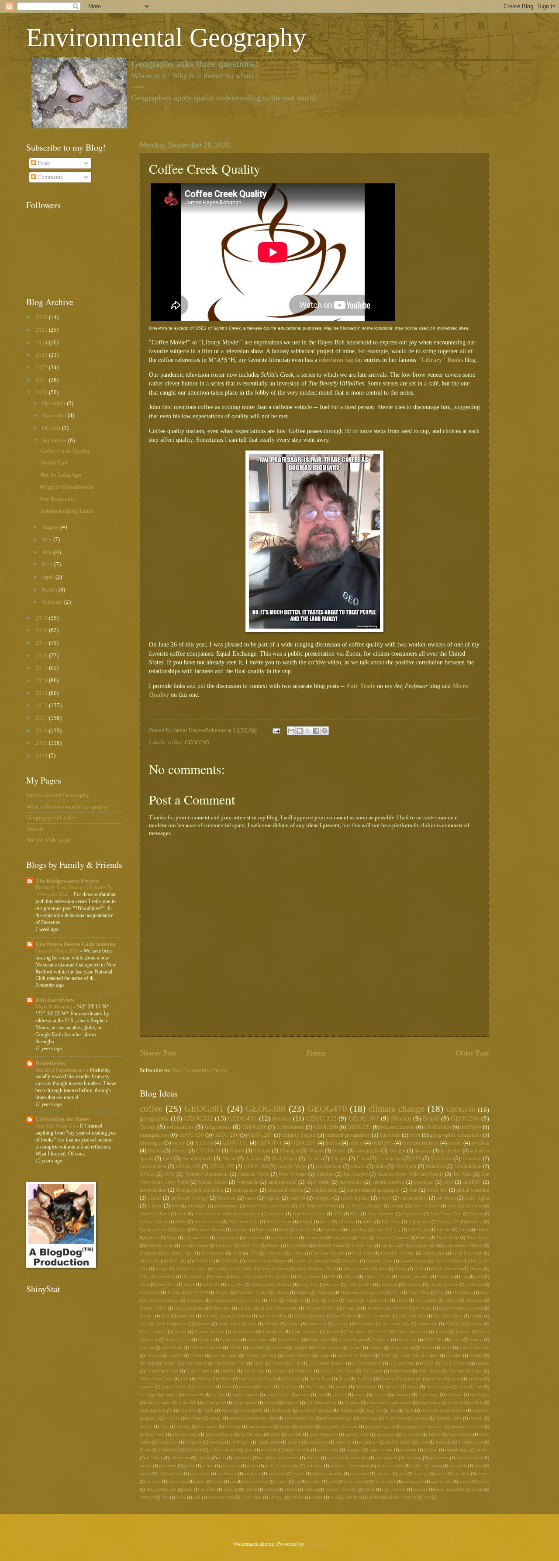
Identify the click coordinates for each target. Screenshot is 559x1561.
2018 (42, 630)
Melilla (451, 1300)
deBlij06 (165, 1410)
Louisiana (474, 1284)
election (172, 1418)
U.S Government (367, 1363)
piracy (189, 1465)
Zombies (387, 1378)
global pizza (251, 1434)
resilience (253, 1473)
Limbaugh (388, 1284)
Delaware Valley (160, 1245)
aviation (147, 1386)
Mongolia (351, 1308)
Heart (419, 1268)
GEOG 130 (191, 1135)
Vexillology (254, 1370)
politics (480, 1143)
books (413, 1386)
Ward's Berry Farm (156, 1378)
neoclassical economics (348, 1457)
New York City (412, 1315)
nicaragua (151, 1143)
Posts (43, 163)
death (208, 1410)
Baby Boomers (380, 1213)
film (413, 1190)
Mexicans (474, 1300)
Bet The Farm (279, 1221)
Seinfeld (279, 1347)
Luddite (174, 1292)
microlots (154, 1457)
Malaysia (325, 1292)
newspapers (439, 1457)
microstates (180, 1457)
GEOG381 (204, 1109)
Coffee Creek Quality (65, 451)
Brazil (431, 1118)
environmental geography (373, 1190)
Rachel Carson (178, 1339)
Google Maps (291, 1166)
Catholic (443, 1229)
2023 (42, 355)
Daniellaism (50, 1063)
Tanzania (169, 1363)
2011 (42, 718)
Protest (381, 1331)
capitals (218, 1394)
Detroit (237, 1151)
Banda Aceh (412, 1213)
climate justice (299, 1135)
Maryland (195, 1300)
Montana (400, 1308)
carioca (304, 1394)
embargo (194, 1418)
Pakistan (475, 1323)
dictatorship (281, 1410)
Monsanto (376, 1308)
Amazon (254, 1159)
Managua (289, 1151)
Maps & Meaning (54, 1007)
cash (321, 1394)
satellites (461, 1473)
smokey (314, 1481)
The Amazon (196, 1363)
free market (207, 1426)
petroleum (167, 1465)
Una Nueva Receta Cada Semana (75, 944)
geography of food (467, 1426)
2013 (42, 693)
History (476, 1268)
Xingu (343, 1378)
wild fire (352, 1497)
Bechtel (476, 1213)
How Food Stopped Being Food (261, 1276)
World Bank (320, 1378)
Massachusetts (398, 1127)
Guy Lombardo (357, 1268)
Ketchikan (211, 1284)
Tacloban (147, 1363)
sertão (218, 1481)
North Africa (229, 1323)
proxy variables (390, 1465)
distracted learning (315, 1410)
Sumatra (454, 1355)
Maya (333, 1300)
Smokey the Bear (474, 1347)
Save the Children (206, 1347)
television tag (336, 360)
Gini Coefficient (449, 1260)
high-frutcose (460, 1434)
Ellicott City (363, 1245)
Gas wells (350, 1260)
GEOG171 (270, 1143)
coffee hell (188, 1402)
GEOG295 (197, 742)
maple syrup (327, 1450)
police (252, 1465)
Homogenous (193, 1276)
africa (355, 1143)
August (51, 527)
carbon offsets (278, 1394)
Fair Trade (361, 686)
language (443, 1442)
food (415, 1135)
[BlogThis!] (299, 730)
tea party (208, 1489)
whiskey (276, 1497)
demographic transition (199, 1190)
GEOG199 (326, 1127)
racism (145, 1473)
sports (484, 1481)
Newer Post (158, 1053)
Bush (283, 1229)
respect (298, 1473)
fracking (183, 1426)
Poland (333, 1331)
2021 (42, 380)
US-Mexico (437, 1127)
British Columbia (209, 1229)
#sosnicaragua (226, 1205)
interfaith (343, 1442)
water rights (477, 1198)
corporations (429, 1402)
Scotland (256, 1347)
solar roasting (356, 1481)
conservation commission (389, 1402)
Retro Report (258, 1339)
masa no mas (381, 1450)
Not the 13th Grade (48, 840)
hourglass (193, 1442)
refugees (322, 1198)
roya (402, 1473)
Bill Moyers (419, 1221)
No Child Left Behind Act (163, 1323)
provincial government (349, 1465)
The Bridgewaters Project (67, 881)
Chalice (482, 1229)
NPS (165, 1315)
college (270, 1402)
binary (341, 1386)
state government (161, 1489)
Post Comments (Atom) (199, 1070)
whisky (297, 1497)
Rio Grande (355, 1174)
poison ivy (230, 1465)
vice (165, 1497)
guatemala (412, 1434)
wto (427, 1497)
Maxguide (295, 1300)
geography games (380, 1426)
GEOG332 (198, 1118)
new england (386, 1457)
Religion (325, 1174)
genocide (306, 1426)
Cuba (363, 1237)
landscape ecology (189, 1198)
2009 (42, 743)
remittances (227, 1473)
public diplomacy (426, 1465)
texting (271, 1489)
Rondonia (381, 1339)
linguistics (168, 1450)
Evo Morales (213, 1253)
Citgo (172, 1237)
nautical (313, 1457)
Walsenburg (400, 1370)
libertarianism (471, 1442)
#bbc (175, 1205)
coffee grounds (158, 1402)
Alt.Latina (474, 1205)
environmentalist (299, 1418)
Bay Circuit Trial (446, 1213)
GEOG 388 (256, 1166)
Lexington (405, 1166)
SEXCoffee (434, 1339)
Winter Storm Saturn (257, 1378)
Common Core (284, 1237)
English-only (424, 1245)
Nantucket (185, 1315)
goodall (294, 1434)
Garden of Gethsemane (314, 1260)
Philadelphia (244, 1331)
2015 (42, 668)
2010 (42, 731)
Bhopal (306, 1221)
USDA (428, 1363)
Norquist (202, 1323)
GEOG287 (260, 1135)
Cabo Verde (306, 1229)
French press (433, 1253)
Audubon (276, 1213)
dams (144, 1410)
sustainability (414, 1198)
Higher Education (446, 1268)
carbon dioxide (245, 1394)
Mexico (401, 1118)
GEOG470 (327, 1109)
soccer (384, 1198)
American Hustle (154, 1213)
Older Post (472, 1053)
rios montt (359, 1473)
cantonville (194, 1394)
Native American (272, 1315)
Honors (219, 1276)
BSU (355, 1213)
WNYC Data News (338, 1370)
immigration (154, 1135)
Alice (452, 1205)
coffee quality (245, 1402)
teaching (231, 1489)
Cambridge (357, 1229)
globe (275, 1434)
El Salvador (297, 1245)
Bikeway (346, 1221)
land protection (420, 1143)
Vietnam (280, 1370)
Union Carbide (199, 1370)
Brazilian (475, 1221)
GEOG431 (242, 1118)
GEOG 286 (226, 1135)
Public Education (411, 1331)
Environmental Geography (166, 37)
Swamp (476, 1355)
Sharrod (376, 1347)
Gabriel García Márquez (266, 1260)
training (311, 1489)
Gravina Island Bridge (233, 1268)
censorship (351, 1182)
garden (285, 1426)
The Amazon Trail (230, 1363)
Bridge (180, 1229)
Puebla (442, 1331)
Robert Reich (288, 1339)
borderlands (290, 1127)
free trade (233, 1426)
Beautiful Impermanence (61, 1070)
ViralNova (303, 1370)
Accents (397, 1205)
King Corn (308, 1284)
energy (215, 1418)
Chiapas (339, 1159)
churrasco (454, 1394)
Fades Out (275, 1253)
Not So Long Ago (60, 475)
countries (455, 1402)
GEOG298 (254, 1127)
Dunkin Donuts (194, 1245)
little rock (193, 1450)
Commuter (314, 1237)
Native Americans (309, 1315)
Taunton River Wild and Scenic (410, 1174)
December (54, 403)
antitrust (436, 1378)
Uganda (482, 1363)
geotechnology (184, 1434)
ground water (357, 1434)
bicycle (266, 1386)
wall (196, 1497)
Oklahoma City (396, 1323)
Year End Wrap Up (55, 1126)
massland (408, 1450)
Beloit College (207, 1221)
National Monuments (206, 1174)
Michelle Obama (188, 1308)
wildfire (373, 1497)
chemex (379, 1394)
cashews (339, 1394)
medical (431, 1450)
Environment (153, 1166)
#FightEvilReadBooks (66, 487)
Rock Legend (319, 1339)
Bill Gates (391, 1221)
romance (383, 1473)
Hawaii (358, 1166)
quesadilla (458, 1465)
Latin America (359, 1284)
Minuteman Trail (320, 1308)
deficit (226, 1410)
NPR (169, 1174)
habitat (435, 1434)
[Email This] (291, 730)
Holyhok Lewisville (157, 1276)
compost (291, 1402)
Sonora (197, 1355)
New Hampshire (377, 1315)
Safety (456, 1339)
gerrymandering (219, 1434)
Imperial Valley (377, 1276)
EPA (417, 1159)
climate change (396, 1109)
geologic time (152, 1434)
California (332, 1229)
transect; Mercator (341, 1489)
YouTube (365, 1378)
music (455, 1143)
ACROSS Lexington (364, 1205)
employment (325, 1190)
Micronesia (220, 1308)
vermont (147, 1497)
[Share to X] (308, 730)
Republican (230, 1339)
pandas (146, 1465)
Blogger (315, 1544)
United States (213, 1182)
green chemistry (324, 1434)
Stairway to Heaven (355, 1355)
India (380, 1166)
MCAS (222, 1292)
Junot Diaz (166, 1284)
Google (161, 1268)
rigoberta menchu (327, 1473)
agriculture (412, 1378)
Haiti (382, 1268)
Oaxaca (293, 1323)
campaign (148, 1394)
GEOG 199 (188, 1166)
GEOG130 (460, 1109)
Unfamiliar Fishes (162, 1370)
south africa (386, 1481)
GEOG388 (266, 1109)
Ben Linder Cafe (243, 1221)
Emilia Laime (393, 1245)
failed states (395, 1418)
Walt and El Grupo (466, 1370)
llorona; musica (223, 1450)
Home (316, 1053)
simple (281, 1481)
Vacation (228, 1370)
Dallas (423, 1237)
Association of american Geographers (227, 1213)
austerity (475, 1378)
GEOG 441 (176, 1260)
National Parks (253, 1174)
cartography (367, 1151)
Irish (479, 1276)
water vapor (252, 1497)
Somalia (153, 1355)
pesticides (451, 1151)
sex (233, 1481)
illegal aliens (268, 1442)
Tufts (296, 1363)
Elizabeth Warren (329, 1245)
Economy (472, 1159)
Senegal (300, 1347)
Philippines (273, 1331)
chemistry (402, 1394)
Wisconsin (292, 1378)
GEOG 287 (222, 1166)
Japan (144, 1284)
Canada (314, 1159)
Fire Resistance (58, 499)
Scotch (235, 1347)
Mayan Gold (377, 1300)
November (55, 416)
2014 (42, 680)
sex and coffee (255, 1481)
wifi (333, 1497)
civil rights (479, 1394)
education (180, 1126)
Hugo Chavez (309, 1276)
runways (421, 1473)
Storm (386, 1355)
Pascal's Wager (153, 1331)
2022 (42, 367)
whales (155, 1206)
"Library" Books (440, 360)
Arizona (203, 1143)
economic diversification (443, 1410)
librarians (226, 1198)
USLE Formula (455, 1363)
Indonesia (445, 1276)
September (55, 440)
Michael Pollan (153, 1308)
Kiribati (332, 1284)
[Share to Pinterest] (324, 730)
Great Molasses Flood (316, 1268)
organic (272, 1198)
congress (352, 1402)
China (363, 1159)
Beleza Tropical (153, 1221)
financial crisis (448, 1418)
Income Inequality (414, 1276)
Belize (180, 1221)
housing (217, 1442)
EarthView (442, 1159)
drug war (374, 1410)
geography (154, 1118)
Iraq (464, 1276)
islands (154, 1198)
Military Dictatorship (278, 1308)
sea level (153, 1481)
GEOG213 (203, 1260)
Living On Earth (444, 1284)
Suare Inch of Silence (419, 1355)
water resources (221, 1497)
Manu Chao (418, 1292)
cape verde (318, 1182)
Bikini (368, 1221)
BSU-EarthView (55, 1000)
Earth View (250, 1245)
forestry (146, 1426)
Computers (341, 1237)
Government (329, 1166)
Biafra (325, 1221)
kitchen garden (398, 1442)
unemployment (197, 1159)
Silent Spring (402, 1347)
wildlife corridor (402, 1497)
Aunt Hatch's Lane (309, 1213)
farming (421, 1418)
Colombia (255, 1237)
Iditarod (350, 1276)
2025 (42, 330)
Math (273, 1300)
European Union (179, 1253)
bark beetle (204, 1386)
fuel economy (260, 1426)
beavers (245, 1386)
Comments (49, 177)
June (48, 552)
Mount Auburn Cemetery (461, 1308)
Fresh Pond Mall (467, 1253)
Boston (179, 1151)
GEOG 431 (149, 1260)
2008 (42, 756)
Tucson (278, 1363)
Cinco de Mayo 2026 (57, 951)
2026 (42, 317)
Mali (397, 1292)
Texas (147, 1126)
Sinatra (427, 1347)
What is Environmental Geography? (68, 807)
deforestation (153, 1190)
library (145, 1450)
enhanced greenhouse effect (252, 1418)
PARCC (452, 1323)
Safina (332, 1143)
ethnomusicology (337, 1418)
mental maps (456, 1450)
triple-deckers (393, 1489)
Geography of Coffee (51, 818)
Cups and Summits (393, 1237)
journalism (368, 1442)
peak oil (297, 1198)
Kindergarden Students (271, 1284)
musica (281, 1118)
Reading (205, 1339)
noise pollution (469, 1457)
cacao (463, 1386)
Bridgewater (284, 1159)
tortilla (291, 1489)
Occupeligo (317, 1323)
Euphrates (148, 1253)
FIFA (237, 1253)
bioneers (392, 1386)
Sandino (147, 1347)
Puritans (463, 1331)
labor (423, 1442)
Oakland (272, 1323)
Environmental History (463, 1245)
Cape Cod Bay (387, 1229)
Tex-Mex (462, 1174)
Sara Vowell (172, 1347)
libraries (422, 1151)
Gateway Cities (379, 1260)
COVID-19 (208, 1151)
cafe (479, 1386)
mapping (354, 1450)
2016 (42, 656)
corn (448, 1182)
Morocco (423, 1308)
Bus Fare (264, 1229)
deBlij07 (472, 1182)
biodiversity (365, 1386)
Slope (447, 1347)
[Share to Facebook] (316, 730)
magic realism (297, 1450)
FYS (253, 1253)
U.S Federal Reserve (326, 1363)
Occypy (341, 1323)
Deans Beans (478, 1237)
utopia (477, 1489)
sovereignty (413, 1481)
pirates (208, 1465)
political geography (282, 1465)
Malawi (302, 1292)
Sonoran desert (224, 1355)
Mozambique (467, 1166)
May (316, 1300)
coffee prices (215, 1402)
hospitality (168, 1442)
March (50, 590)
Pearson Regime (209, 1331)
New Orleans (293, 1174)
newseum (413, 1457)
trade (168, 1159)
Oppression (427, 1323)
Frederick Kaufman (397, 1253)
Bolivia (155, 1151)
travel (369, 1489)
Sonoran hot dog (261, 1355)
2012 (42, 705)
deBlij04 (470, 1127)
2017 (42, 643)
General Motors (413, 1260)
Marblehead (462, 1292)
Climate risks (196, 1237)
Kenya (188, 1284)
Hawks (401, 1268)
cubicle (477, 1402)
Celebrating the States (62, 1119)
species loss (441, 1481)
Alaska (229, 1159)
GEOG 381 (364, 1118)
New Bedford (344, 1315)
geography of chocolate (423, 1426)
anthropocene (282, 1182)
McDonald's (426, 1300)
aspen (455, 1378)
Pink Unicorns (304, 1331)
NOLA (147, 1174)
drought (397, 1151)
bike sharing (317, 1386)
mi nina (482, 1450)
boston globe (438, 1386)
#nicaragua (197, 1205)
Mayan (352, 1300)
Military (245, 1308)
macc (249, 1450)
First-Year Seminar (327, 1253)
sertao (200, 1481)
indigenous (318, 1442)
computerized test (321, 1402)
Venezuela (247, 1182)
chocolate (423, 1182)
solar (333, 1481)
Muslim (147, 1315)
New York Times (448, 1315)
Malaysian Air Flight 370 (362, 1292)
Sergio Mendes (328, 1347)
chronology (428, 1394)
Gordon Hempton (191, 1268)
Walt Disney (430, 1370)
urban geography (449, 1489)
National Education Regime (226, 1315)
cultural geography (347, 1135)
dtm (393, 1410)
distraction (349, 1410)
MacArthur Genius (252, 1292)
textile (251, 1489)
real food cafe (171, 1473)
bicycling (289, 1386)
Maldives (435, 1166)
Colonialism (390, 1159)
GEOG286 (465, 1118)
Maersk (282, 1292)
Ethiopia (261, 1151)
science (483, 1473)
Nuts (252, 1323)
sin (297, 1481)
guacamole (386, 1434)
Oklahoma (365, 1323)
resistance (277, 1473)
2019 (42, 618)
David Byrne (448, 1237)
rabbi (478, 1465)
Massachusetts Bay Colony (236, 1300)
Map (441, 1292)
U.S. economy (401, 1363)
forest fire (437, 1190)
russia (441, 1473)
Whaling (203, 1378)
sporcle (465, 1481)
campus (170, 1394)
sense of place (355, 1198)
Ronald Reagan (351, 1339)
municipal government (278, 1457)
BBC (337, 1213)
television (446, 1198)
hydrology (240, 1442)
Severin (355, 1347)
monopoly (243, 1457)
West (184, 1378)
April (181, 1213)
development (251, 1410)
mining (203, 1457)
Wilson (225, 1378)
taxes (188, 1489)
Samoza (476, 1339)
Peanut (180, 1331)
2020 (42, 392)
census (360, 1394)
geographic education (455, 1135)
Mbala (402, 1300)
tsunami (420, 1489)
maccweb (269, 1450)
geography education (339, 1426)
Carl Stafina (418, 1229)
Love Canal (150, 1292)
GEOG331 (359, 1127)
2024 (42, 343)
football (476, 1418)
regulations (199, 1473)
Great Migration (275, 1268)
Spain (324, 1355)
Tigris (258, 1363)
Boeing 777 (448, 1221)
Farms (297, 1253)
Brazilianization (153, 1229)
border (339, 1151)
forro (164, 1426)
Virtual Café (54, 463)
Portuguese (356, 1331)
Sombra (176, 1355)
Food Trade (362, 1253)
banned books (174, 1386)
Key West (236, 1284)
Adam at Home (426, 1205)
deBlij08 (188, 1410)
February (53, 602)
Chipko (152, 1237)
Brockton (240, 1229)
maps (250, 1198)
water (178, 1143)
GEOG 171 (235, 1143)
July (47, 539)
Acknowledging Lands (67, 511)
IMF (332, 1276)
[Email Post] (276, 730)
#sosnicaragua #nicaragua (268, 1205)
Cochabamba (227, 1237)
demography (246, 1190)
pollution (315, 1465)
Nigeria (476, 1315)
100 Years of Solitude (317, 1205)
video (181, 1497)
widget (317, 1497)
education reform (285, 1190)
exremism (368, 1418)
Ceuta (464, 1229)
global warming (472, 1190)
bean (227, 1386)
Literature (413, 1284)
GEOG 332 (321, 1118)
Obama (315, 1151)
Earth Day (224, 1245)
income (294, 1442)
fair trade (390, 1135)
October (52, 428)
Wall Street (373, 1370)
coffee (175, 742)
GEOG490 (229, 1260)
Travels (35, 829)
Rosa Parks (407, 1339)
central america (388, 1182)
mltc (222, 1457)
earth (409, 1410)
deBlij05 (382, 1143)
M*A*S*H (198, 1292)
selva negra (177, 1481)
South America (297, 1355)
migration (218, 1126)
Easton (274, 1245)
